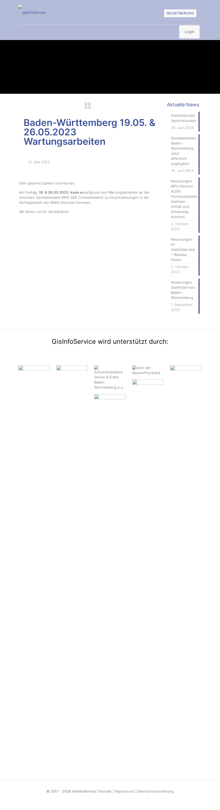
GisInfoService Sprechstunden (183, 118)
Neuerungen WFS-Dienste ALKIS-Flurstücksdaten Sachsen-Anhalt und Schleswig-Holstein (183, 199)
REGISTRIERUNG (180, 13)
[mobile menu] (22, 32)
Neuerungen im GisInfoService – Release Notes (183, 249)
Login (189, 31)
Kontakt (105, 791)
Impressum (124, 791)
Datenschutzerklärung (155, 791)
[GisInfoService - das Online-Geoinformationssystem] (32, 12)
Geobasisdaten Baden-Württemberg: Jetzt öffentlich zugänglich (183, 151)
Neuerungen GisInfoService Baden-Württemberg (183, 290)
